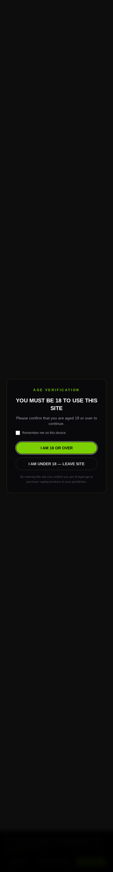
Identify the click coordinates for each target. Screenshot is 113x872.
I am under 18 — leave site (56, 464)
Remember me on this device (44, 433)
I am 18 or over (57, 448)
